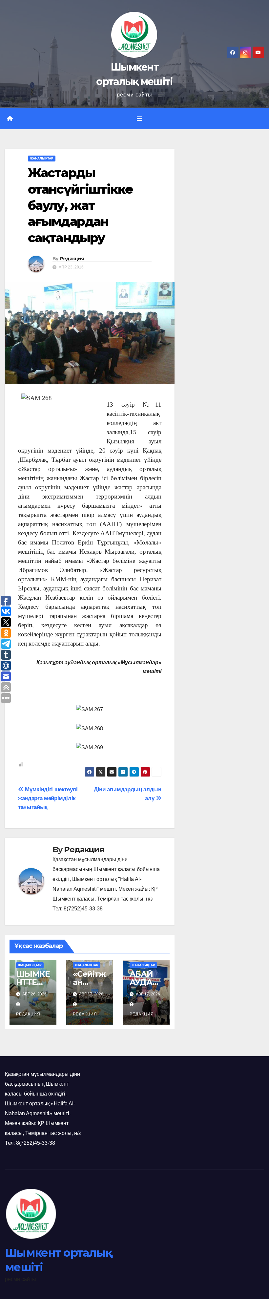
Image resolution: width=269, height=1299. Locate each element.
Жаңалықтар (41, 158)
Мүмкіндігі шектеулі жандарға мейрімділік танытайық (48, 798)
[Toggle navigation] (139, 118)
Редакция (72, 259)
